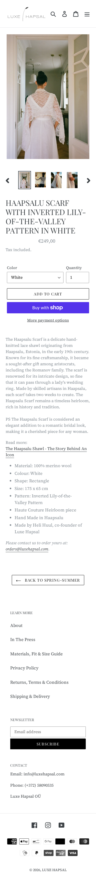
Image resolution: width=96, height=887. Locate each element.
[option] (25, 180)
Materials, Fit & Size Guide (36, 654)
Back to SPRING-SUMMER (52, 580)
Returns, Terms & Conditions (39, 682)
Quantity (74, 267)
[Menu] (87, 14)
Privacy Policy (24, 668)
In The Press (22, 639)
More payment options (48, 320)
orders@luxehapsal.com (27, 549)
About (16, 625)
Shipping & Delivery (30, 696)
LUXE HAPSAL (54, 869)
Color (12, 267)
